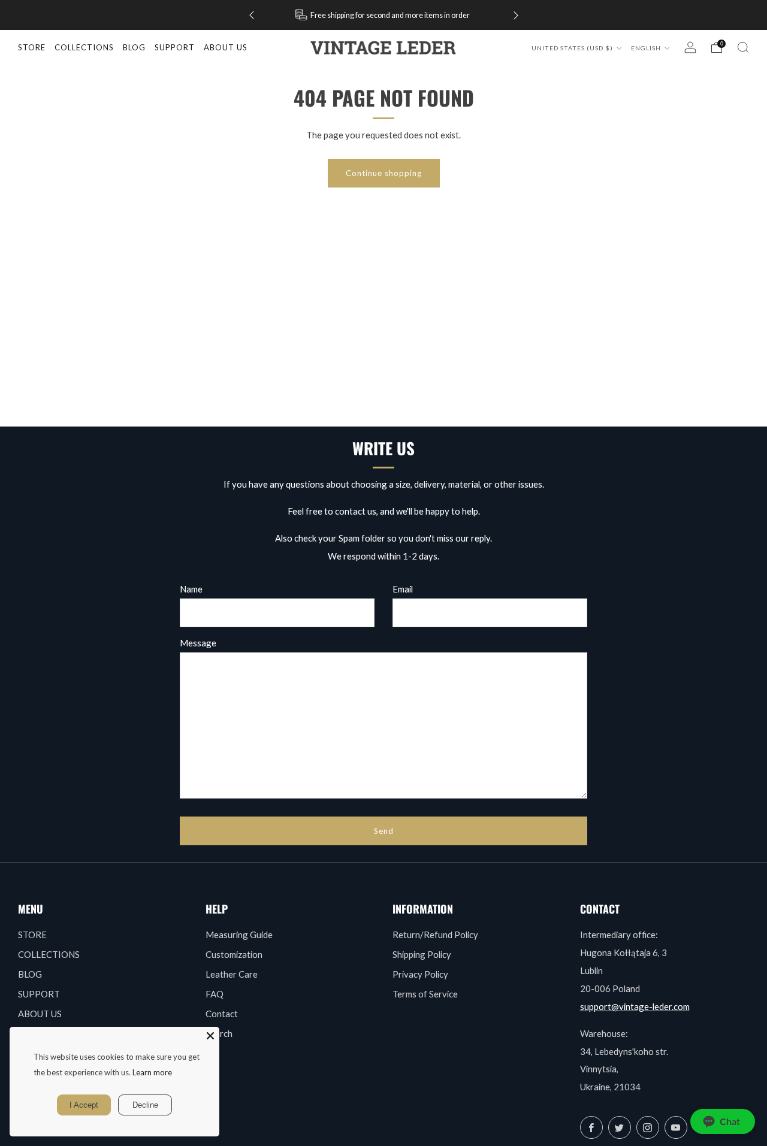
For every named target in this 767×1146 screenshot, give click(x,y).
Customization (234, 954)
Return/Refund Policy (435, 934)
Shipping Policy (421, 954)
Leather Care (232, 974)
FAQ (215, 993)
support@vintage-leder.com (635, 1006)
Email (402, 588)
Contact (222, 1013)
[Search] (743, 47)
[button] (722, 1121)
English (647, 48)
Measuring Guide (239, 934)
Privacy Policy (420, 974)
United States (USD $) (573, 48)
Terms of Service (425, 993)
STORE (32, 47)
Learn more (152, 1072)
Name (191, 588)
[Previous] (251, 15)
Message (198, 642)
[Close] (210, 1036)
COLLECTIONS (84, 47)
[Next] (516, 15)
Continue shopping (384, 173)
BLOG (30, 974)
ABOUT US (40, 1013)
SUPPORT (39, 993)
